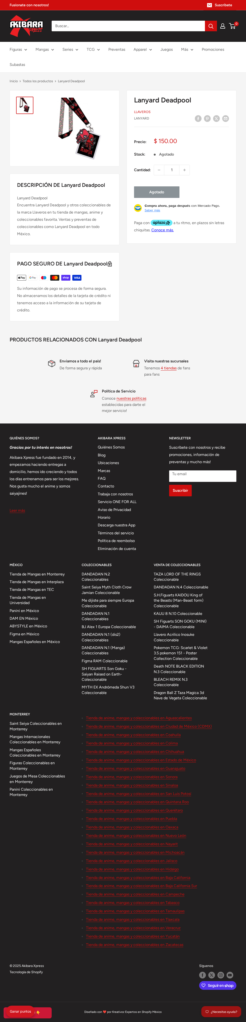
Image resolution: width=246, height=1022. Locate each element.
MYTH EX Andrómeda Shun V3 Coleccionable (108, 690)
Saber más (152, 210)
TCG (91, 49)
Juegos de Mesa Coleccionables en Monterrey (37, 779)
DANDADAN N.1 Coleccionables (96, 616)
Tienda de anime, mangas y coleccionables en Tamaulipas (135, 911)
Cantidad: (142, 170)
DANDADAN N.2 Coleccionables (96, 577)
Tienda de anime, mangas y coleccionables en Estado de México (141, 760)
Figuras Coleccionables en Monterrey (32, 765)
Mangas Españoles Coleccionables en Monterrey (35, 752)
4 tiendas (169, 368)
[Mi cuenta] (222, 26)
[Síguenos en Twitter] (211, 975)
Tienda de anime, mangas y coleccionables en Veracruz (133, 928)
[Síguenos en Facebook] (202, 975)
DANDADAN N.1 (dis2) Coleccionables (101, 637)
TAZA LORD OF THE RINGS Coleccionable (177, 577)
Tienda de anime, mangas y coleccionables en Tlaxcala (132, 919)
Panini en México (24, 610)
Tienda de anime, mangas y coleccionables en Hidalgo (132, 869)
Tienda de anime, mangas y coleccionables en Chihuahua (135, 751)
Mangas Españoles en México (35, 641)
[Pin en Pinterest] (207, 118)
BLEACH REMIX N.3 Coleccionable (171, 682)
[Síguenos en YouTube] (230, 975)
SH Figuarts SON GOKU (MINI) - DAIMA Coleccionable (180, 624)
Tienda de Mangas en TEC (32, 589)
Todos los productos (38, 81)
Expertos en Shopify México (143, 1012)
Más (184, 49)
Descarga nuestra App (116, 525)
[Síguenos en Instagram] (220, 975)
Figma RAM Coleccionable (105, 661)
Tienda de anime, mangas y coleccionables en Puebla (131, 818)
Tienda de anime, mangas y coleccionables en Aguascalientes (139, 718)
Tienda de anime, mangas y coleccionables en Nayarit (132, 844)
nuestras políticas (131, 398)
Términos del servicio (116, 533)
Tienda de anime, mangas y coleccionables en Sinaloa (132, 785)
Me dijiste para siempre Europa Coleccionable (108, 603)
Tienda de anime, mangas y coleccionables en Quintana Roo (137, 802)
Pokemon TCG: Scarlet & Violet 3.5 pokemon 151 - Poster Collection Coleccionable (181, 653)
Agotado (156, 192)
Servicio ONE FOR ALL (117, 501)
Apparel (140, 49)
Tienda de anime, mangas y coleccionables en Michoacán (135, 852)
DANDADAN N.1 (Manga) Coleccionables (103, 650)
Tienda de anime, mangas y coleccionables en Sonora (132, 777)
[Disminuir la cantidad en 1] (159, 170)
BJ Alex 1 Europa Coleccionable (109, 627)
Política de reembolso (116, 540)
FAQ (101, 478)
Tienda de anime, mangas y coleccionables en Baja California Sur (141, 885)
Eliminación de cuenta (117, 548)
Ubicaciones (108, 463)
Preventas (116, 49)
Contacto (106, 486)
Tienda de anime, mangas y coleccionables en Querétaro (134, 810)
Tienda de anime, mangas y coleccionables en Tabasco (132, 902)
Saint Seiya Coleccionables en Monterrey (36, 726)
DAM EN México (24, 618)
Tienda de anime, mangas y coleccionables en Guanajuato (135, 768)
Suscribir (180, 490)
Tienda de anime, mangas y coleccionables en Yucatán (133, 936)
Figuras (16, 49)
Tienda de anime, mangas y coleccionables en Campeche (135, 894)
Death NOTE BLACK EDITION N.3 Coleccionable (179, 669)
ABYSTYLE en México (28, 626)
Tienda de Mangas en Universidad (28, 600)
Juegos (166, 49)
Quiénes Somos (111, 447)
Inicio (14, 81)
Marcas (104, 470)
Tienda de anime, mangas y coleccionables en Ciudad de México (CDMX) (149, 726)
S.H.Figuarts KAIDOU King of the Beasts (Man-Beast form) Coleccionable (178, 600)
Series (67, 49)
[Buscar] (211, 26)
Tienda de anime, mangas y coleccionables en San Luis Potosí (138, 793)
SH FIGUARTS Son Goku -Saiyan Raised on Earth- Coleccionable (104, 674)
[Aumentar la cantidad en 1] (184, 170)
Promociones (213, 49)
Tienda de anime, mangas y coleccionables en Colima (132, 743)
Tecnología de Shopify (26, 972)
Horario (104, 517)
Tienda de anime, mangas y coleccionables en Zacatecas (134, 944)
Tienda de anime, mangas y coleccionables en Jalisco (131, 860)
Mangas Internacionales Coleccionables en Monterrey (35, 739)
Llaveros (142, 112)
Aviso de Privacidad (114, 509)
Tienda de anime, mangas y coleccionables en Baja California (138, 877)
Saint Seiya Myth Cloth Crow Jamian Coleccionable (107, 590)
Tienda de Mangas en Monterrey (37, 574)
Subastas (17, 64)
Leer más (17, 510)
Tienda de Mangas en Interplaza (37, 582)
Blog (101, 455)
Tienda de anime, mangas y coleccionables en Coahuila (133, 734)
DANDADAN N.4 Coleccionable (181, 587)
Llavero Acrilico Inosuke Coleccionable (174, 637)
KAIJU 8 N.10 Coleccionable (178, 613)
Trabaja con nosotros (115, 494)
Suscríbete (223, 5)
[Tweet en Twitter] (216, 118)
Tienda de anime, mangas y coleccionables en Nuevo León (136, 835)
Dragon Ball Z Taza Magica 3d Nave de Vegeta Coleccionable (180, 695)
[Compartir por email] (225, 118)
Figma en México (24, 634)
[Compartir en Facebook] (198, 118)
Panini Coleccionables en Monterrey (31, 792)
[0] (232, 26)
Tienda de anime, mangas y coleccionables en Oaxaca (132, 827)
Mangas (42, 49)
